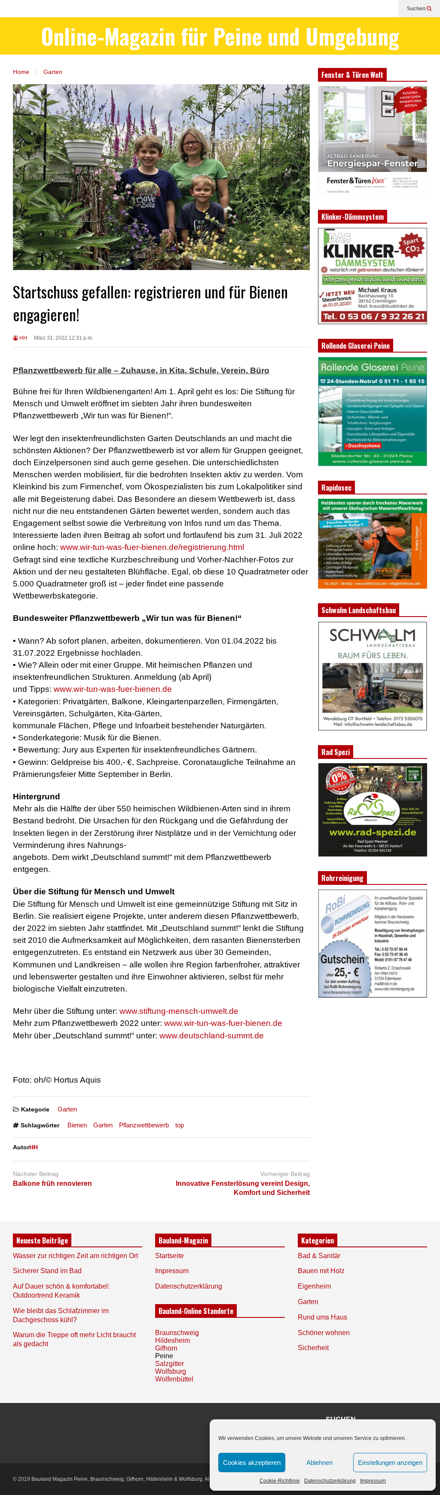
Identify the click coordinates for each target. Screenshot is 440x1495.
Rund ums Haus (322, 1317)
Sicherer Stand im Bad (47, 1270)
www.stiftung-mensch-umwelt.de (178, 1011)
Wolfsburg (170, 1371)
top (179, 1125)
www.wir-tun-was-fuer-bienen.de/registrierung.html (152, 547)
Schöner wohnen (324, 1332)
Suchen (417, 9)
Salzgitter (169, 1363)
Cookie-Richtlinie (280, 1481)
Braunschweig (177, 1332)
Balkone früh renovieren (52, 1183)
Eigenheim (314, 1286)
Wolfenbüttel (174, 1379)
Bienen (77, 1125)
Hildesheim (172, 1340)
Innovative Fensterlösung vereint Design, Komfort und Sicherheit (243, 1188)
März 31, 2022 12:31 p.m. (63, 338)
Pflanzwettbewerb (144, 1125)
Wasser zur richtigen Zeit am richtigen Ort (75, 1255)
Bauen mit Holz (321, 1270)
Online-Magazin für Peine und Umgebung (220, 36)
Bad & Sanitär (319, 1255)
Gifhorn (166, 1348)
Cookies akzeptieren (252, 1462)
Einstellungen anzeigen (390, 1462)
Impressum (373, 1481)
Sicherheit (313, 1347)
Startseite (169, 1255)
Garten (67, 1109)
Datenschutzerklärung (330, 1481)
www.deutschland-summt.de (211, 1035)
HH (22, 338)
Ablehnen (319, 1462)
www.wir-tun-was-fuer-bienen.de (113, 689)
